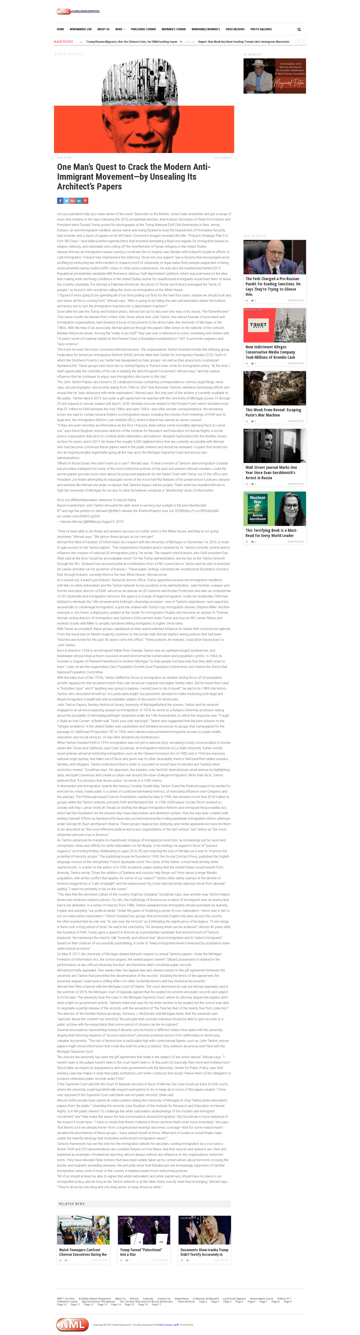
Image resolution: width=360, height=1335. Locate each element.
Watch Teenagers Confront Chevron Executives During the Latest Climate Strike (83, 1252)
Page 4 (227, 1301)
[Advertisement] (275, 161)
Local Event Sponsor (234, 1298)
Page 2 (203, 1301)
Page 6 (251, 1301)
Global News (182, 1298)
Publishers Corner (143, 29)
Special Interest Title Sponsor (98, 1301)
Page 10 (61, 1304)
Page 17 (156, 1304)
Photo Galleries (261, 29)
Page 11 (75, 1304)
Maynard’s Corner (174, 29)
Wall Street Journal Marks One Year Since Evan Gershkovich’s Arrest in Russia (271, 472)
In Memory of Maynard (206, 1298)
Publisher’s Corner (67, 1301)
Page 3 (215, 1301)
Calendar (148, 1298)
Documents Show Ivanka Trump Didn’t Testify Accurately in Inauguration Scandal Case (204, 1252)
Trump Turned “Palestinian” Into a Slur (141, 1252)
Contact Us (164, 1298)
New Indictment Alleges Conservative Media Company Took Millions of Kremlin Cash (270, 352)
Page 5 (239, 1301)
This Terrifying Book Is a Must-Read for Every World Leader (272, 532)
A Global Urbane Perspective (95, 1298)
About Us (104, 29)
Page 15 (129, 1304)
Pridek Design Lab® (167, 1325)
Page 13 (102, 1304)
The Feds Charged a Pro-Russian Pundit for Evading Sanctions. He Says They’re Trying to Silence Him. (273, 286)
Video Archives (235, 29)
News (118, 29)
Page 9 (288, 1301)
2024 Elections (160, 1260)
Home (60, 29)
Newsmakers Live (81, 29)
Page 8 (276, 1301)
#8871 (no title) (66, 1298)
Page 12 (89, 1304)
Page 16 (143, 1304)
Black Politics (69, 54)
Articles (134, 1298)
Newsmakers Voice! (261, 1298)
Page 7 (264, 1301)
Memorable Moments (206, 29)
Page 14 (116, 1304)
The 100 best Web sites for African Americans (146, 1301)
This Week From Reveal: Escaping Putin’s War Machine (273, 412)
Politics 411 (284, 1298)
